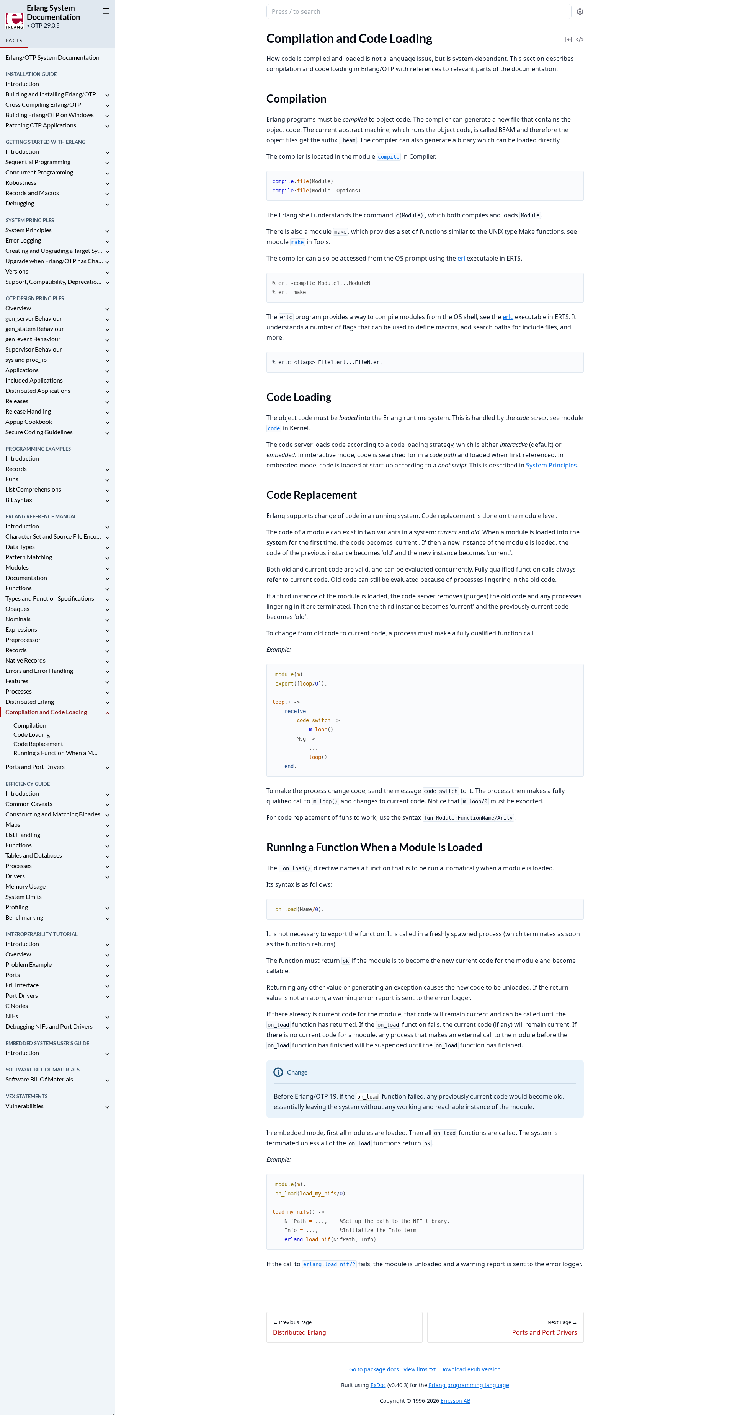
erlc (508, 317)
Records (16, 468)
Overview (18, 307)
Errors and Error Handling (39, 670)
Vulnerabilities (24, 1105)
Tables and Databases (33, 855)
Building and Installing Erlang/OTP (50, 94)
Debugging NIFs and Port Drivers (49, 1026)
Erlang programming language (469, 1385)
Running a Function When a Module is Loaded (56, 752)
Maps (12, 824)
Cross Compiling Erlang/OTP (43, 104)
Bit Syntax (18, 499)
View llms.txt (420, 1369)
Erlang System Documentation (53, 12)
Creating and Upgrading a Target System (54, 250)
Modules (17, 567)
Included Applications (34, 380)
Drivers (15, 875)
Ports (12, 974)
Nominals (18, 618)
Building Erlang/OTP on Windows (49, 114)
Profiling (16, 906)
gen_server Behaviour (33, 318)
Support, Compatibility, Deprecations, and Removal (54, 281)
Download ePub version (470, 1369)
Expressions (21, 629)
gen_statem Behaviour (34, 328)
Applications (22, 369)
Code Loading (31, 734)
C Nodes (16, 1005)
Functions (18, 587)
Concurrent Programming (39, 172)
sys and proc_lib (26, 359)
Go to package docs (374, 1369)
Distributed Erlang (29, 701)
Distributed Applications (37, 390)
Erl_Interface (22, 984)
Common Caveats (28, 803)
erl (461, 258)
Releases (16, 400)
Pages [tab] (13, 40)
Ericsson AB (455, 1400)
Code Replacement (38, 743)
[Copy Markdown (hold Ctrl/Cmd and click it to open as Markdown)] (569, 34)
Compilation (29, 725)
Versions (16, 271)
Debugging (19, 203)
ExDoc (378, 1385)
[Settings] (580, 11)
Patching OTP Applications (40, 125)
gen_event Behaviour (32, 338)
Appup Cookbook (28, 421)
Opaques (17, 608)
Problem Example (28, 964)
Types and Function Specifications (49, 598)
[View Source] (580, 34)
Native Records (25, 660)
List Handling (22, 834)
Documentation (26, 577)
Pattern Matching (28, 556)
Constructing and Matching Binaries (52, 813)
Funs (11, 478)
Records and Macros (32, 192)
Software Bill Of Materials (39, 1079)
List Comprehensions (33, 489)
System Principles (28, 229)
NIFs (11, 1015)
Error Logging (23, 240)
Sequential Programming (37, 161)
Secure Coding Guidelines (39, 431)
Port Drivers (21, 995)
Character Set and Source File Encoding (54, 536)
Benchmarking (24, 917)
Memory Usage (25, 886)
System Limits (23, 896)
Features (16, 680)
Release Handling (28, 411)
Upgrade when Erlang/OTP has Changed (54, 260)
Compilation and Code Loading (46, 711)
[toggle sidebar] (105, 10)
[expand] (107, 95)
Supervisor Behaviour (33, 349)
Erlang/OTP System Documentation (52, 57)
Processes (18, 691)
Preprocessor (23, 639)
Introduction (22, 83)
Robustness (20, 182)
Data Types (20, 546)
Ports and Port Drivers (35, 766)
